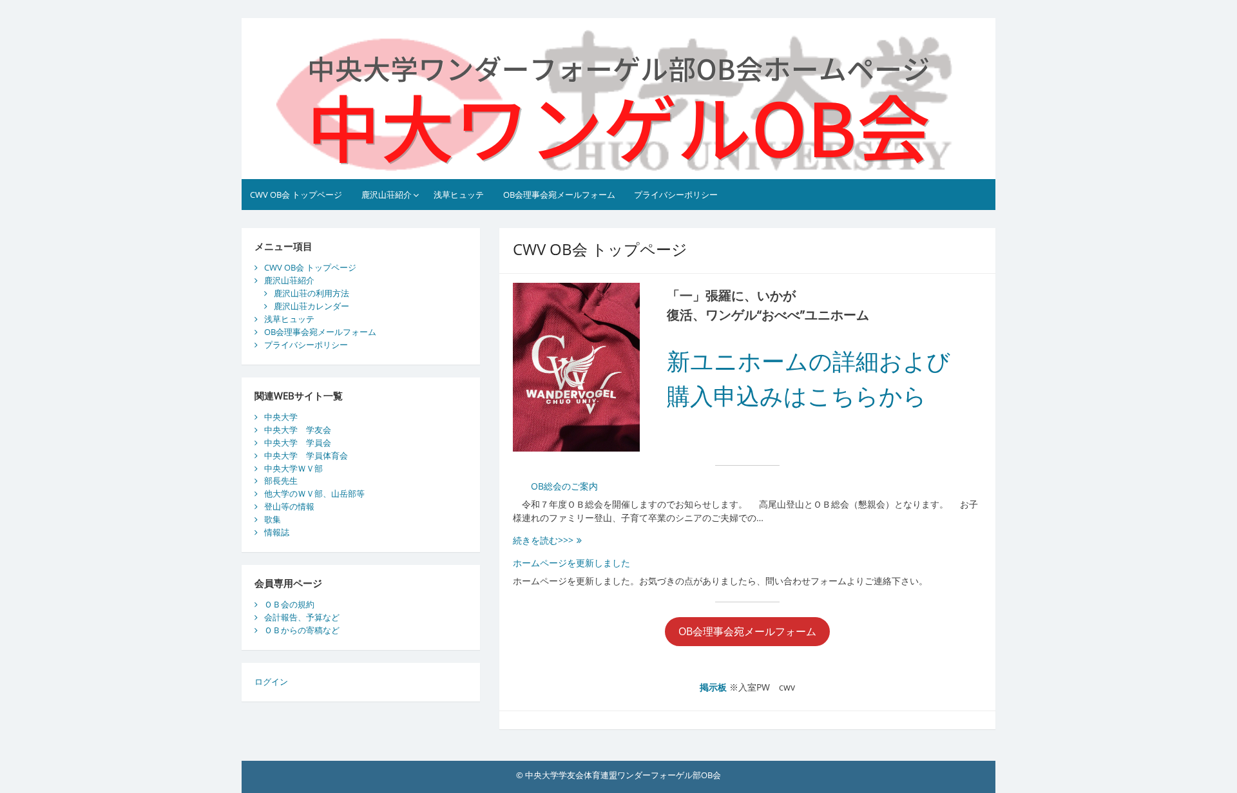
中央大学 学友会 (297, 429)
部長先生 (281, 480)
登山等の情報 (289, 506)
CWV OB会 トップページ (296, 194)
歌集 (272, 519)
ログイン (271, 681)
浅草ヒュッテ (459, 194)
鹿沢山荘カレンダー (311, 306)
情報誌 (276, 532)
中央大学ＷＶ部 (293, 468)
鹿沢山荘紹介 (386, 194)
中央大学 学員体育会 (306, 455)
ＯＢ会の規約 (289, 604)
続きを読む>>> (552, 540)
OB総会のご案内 (555, 486)
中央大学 (281, 417)
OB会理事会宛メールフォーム (559, 194)
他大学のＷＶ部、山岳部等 (314, 493)
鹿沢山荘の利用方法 (311, 293)
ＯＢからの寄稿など (302, 630)
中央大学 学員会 (297, 442)
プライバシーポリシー (676, 194)
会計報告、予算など (302, 617)
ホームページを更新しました (571, 563)
